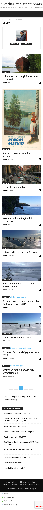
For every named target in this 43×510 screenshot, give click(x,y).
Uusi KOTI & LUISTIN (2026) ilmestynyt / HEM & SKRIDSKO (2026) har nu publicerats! (21, 419)
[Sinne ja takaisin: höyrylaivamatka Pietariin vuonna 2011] (21, 297)
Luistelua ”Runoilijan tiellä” (17, 337)
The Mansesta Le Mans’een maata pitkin (19, 432)
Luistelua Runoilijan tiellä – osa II (20, 252)
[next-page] (31, 388)
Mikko (4, 82)
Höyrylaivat (6, 72)
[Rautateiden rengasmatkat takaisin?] (21, 119)
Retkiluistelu (7, 214)
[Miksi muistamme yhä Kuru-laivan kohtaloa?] (21, 63)
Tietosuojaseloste (34, 485)
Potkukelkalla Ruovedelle (13, 463)
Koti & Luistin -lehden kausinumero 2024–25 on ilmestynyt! (21, 443)
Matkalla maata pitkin (14, 187)
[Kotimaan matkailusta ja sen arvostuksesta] (21, 366)
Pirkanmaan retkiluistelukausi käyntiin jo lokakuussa (19, 450)
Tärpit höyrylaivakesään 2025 (15, 437)
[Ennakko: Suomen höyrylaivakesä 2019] (21, 348)
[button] (39, 14)
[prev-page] (11, 388)
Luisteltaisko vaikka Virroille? (14, 468)
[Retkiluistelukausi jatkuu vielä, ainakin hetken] (21, 271)
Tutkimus (6, 149)
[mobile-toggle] (4, 14)
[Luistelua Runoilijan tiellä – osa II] (21, 239)
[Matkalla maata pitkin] (21, 174)
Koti (3, 19)
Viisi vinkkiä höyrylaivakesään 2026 (17, 413)
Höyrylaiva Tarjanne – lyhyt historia (17, 457)
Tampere (14, 485)
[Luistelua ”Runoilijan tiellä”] (21, 324)
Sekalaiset (22, 485)
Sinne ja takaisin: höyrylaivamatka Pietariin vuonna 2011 (21, 303)
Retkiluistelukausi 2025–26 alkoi (16, 426)
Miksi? (14, 482)
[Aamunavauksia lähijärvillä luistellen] (21, 205)
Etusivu (7, 482)
